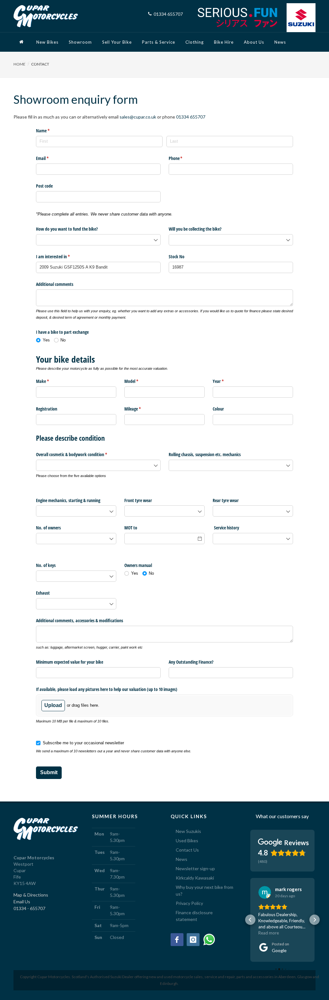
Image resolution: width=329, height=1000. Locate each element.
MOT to (130, 528)
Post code (44, 186)
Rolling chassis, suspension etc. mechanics (205, 454)
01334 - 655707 (29, 908)
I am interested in (60, 256)
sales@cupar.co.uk (138, 116)
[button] (250, 920)
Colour (218, 409)
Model (138, 381)
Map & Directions (30, 895)
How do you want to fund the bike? (67, 229)
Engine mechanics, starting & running (68, 500)
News (181, 859)
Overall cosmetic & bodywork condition (79, 454)
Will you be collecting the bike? (195, 229)
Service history (226, 528)
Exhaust (43, 593)
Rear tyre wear (226, 500)
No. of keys (46, 565)
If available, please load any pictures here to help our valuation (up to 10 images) (106, 689)
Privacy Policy (189, 903)
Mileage (140, 409)
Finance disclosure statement (194, 916)
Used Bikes (187, 840)
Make (50, 381)
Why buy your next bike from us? (204, 890)
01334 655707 (190, 116)
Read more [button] (268, 932)
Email (50, 158)
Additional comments (54, 284)
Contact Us (187, 850)
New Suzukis (188, 831)
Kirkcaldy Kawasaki (195, 878)
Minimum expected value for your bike (69, 662)
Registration (46, 409)
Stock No (176, 256)
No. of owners (48, 528)
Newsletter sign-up (195, 868)
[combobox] (98, 239)
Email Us (21, 901)
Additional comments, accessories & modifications (79, 620)
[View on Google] (264, 892)
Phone (183, 158)
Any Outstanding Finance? (191, 662)
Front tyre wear (138, 500)
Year (226, 381)
